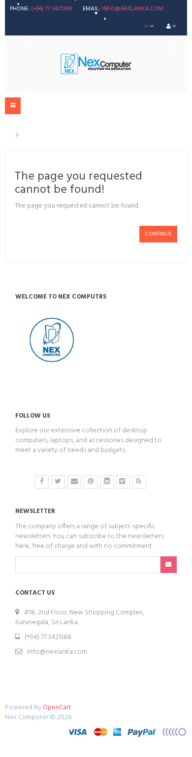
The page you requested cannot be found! (91, 135)
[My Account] (171, 26)
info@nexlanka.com (132, 9)
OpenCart (57, 707)
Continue (158, 234)
